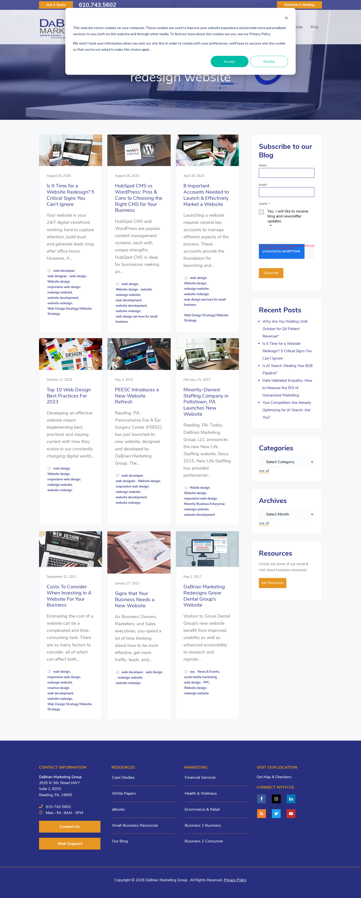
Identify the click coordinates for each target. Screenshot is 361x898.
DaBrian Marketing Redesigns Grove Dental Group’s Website (204, 596)
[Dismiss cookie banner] (286, 18)
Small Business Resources (135, 825)
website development (63, 298)
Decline (269, 61)
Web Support (69, 843)
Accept (229, 61)
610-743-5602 (58, 806)
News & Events (208, 672)
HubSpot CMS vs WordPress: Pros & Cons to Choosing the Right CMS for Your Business (138, 198)
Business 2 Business (203, 825)
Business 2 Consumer (204, 841)
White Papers (124, 793)
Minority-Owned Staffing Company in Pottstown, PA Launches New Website (205, 402)
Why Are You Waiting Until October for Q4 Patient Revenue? (285, 329)
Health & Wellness (201, 793)
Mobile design (200, 488)
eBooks (118, 809)
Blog (314, 27)
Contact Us (70, 826)
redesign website (59, 292)
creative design (58, 688)
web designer (57, 276)
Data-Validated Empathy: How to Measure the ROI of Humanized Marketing (287, 388)
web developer (64, 271)
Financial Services (200, 777)
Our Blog (120, 841)
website (146, 289)
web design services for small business (136, 319)
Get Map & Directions (274, 777)
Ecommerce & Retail (202, 809)
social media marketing (200, 677)
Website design (58, 281)
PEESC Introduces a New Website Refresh (137, 396)
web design (77, 276)
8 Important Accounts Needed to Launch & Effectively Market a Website (206, 195)
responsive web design (63, 287)
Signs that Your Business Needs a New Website (134, 600)
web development (129, 300)
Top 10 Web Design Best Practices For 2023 (69, 396)
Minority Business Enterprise (204, 504)
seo (192, 672)
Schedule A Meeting (299, 5)
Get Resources (272, 582)
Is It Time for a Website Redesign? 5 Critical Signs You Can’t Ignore (70, 195)
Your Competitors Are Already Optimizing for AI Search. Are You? (287, 410)
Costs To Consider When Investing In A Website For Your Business (69, 596)
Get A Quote (56, 5)
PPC (206, 682)
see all (264, 470)
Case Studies (123, 777)
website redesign (59, 303)
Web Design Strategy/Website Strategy (69, 311)
